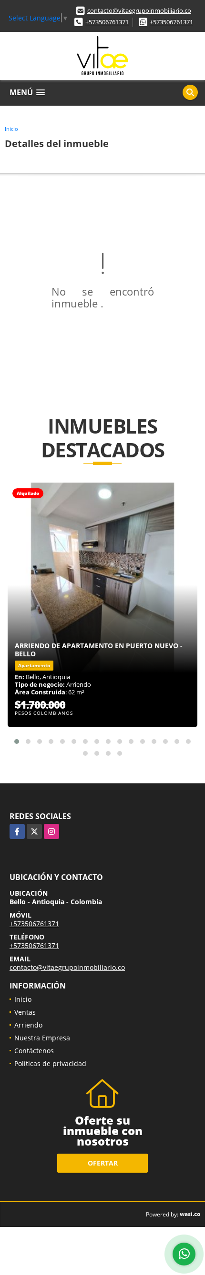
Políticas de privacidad (50, 1063)
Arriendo (28, 1024)
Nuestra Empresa (42, 1037)
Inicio (11, 128)
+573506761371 (107, 22)
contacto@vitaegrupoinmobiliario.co (139, 10)
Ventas (25, 1012)
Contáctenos (34, 1050)
